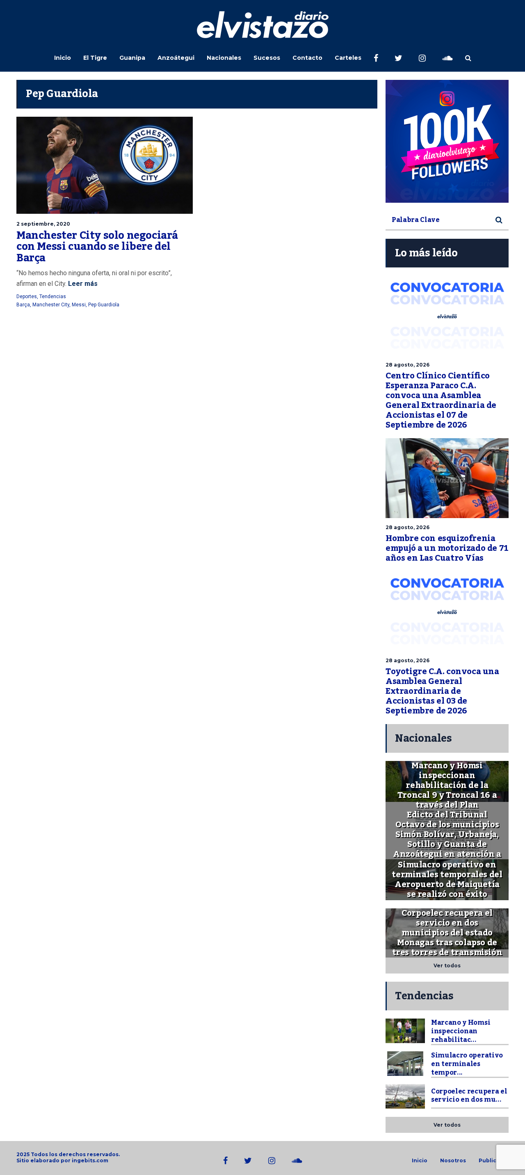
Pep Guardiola (103, 305)
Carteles (348, 57)
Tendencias (52, 296)
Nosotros (453, 1161)
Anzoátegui (176, 57)
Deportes (26, 296)
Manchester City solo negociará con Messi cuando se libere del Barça (97, 246)
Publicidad (494, 1161)
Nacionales (224, 57)
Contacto (307, 57)
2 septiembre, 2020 (43, 224)
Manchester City (50, 305)
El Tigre (95, 57)
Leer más (82, 284)
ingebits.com (90, 1160)
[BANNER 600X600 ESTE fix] (447, 141)
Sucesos (266, 57)
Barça (23, 305)
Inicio (62, 57)
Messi (79, 305)
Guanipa (132, 57)
